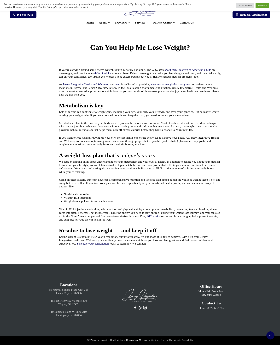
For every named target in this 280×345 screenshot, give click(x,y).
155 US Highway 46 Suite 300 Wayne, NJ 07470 (69, 302)
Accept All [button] (262, 5)
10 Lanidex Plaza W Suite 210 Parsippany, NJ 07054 (69, 313)
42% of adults (102, 73)
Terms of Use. (166, 340)
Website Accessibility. (184, 340)
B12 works (153, 216)
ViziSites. (155, 340)
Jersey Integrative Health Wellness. (109, 340)
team (117, 84)
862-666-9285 (215, 308)
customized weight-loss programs (171, 84)
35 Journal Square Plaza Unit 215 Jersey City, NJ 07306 (68, 291)
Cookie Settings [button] (245, 5)
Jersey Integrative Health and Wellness (85, 84)
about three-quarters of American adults (187, 69)
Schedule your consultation (93, 243)
